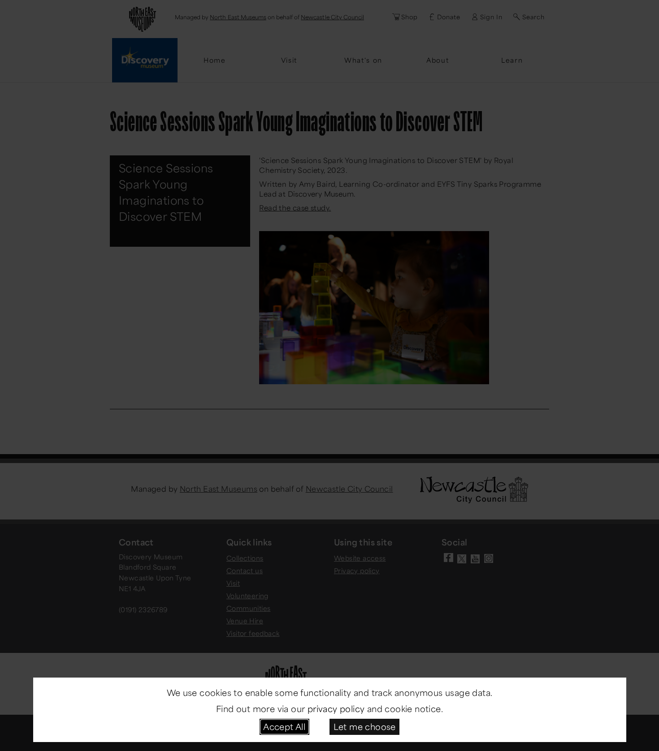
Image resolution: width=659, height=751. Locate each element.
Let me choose (365, 726)
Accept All (284, 726)
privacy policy (336, 708)
